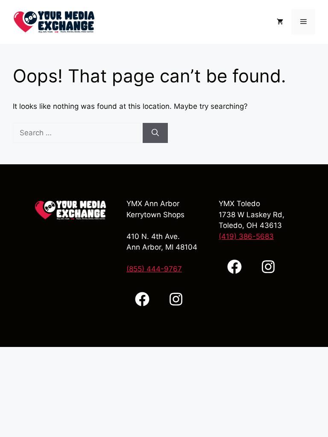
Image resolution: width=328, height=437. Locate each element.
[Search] (155, 133)
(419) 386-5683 (246, 236)
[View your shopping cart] (280, 22)
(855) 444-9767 (154, 269)
